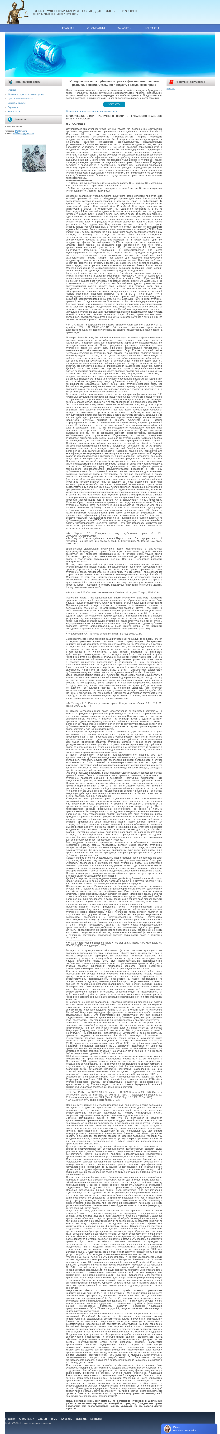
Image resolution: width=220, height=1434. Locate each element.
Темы (54, 1418)
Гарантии (13, 107)
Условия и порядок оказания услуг (26, 94)
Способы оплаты (16, 103)
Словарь (66, 1418)
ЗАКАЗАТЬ (14, 111)
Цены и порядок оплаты (20, 98)
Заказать (124, 28)
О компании (96, 28)
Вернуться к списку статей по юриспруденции (91, 111)
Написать (22, 131)
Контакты (152, 28)
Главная (68, 28)
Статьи (42, 1418)
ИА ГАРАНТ (171, 88)
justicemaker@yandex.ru (23, 134)
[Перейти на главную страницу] (19, 12)
